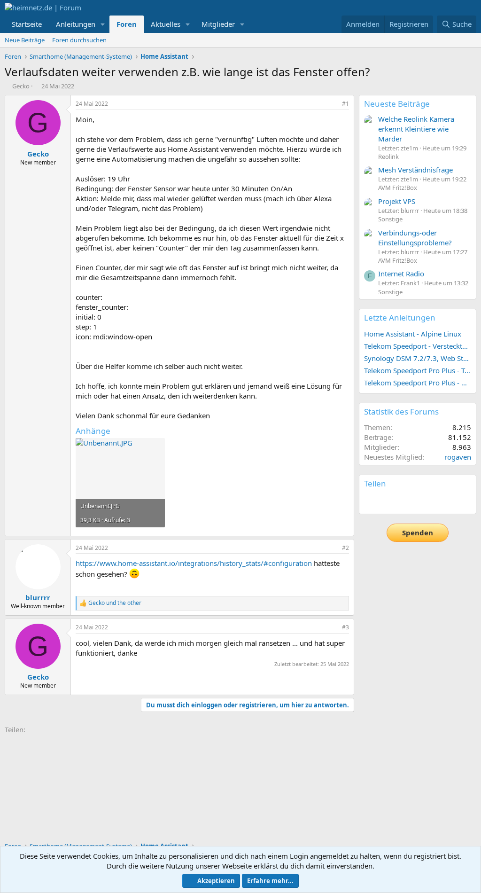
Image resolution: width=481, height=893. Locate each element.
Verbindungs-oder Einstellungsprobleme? (415, 237)
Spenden (417, 532)
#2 (345, 548)
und (114, 603)
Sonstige (390, 219)
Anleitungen (75, 24)
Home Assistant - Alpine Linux (412, 333)
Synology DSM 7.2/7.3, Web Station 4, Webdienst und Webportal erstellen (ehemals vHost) (417, 358)
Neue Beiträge (25, 40)
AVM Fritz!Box (397, 187)
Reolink (388, 156)
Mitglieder (218, 24)
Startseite (27, 24)
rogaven (457, 457)
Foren (126, 24)
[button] (102, 24)
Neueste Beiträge (397, 103)
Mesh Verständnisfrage (415, 169)
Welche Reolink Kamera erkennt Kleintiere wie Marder (416, 128)
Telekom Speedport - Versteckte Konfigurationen (417, 346)
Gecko (21, 86)
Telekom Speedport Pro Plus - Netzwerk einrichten (417, 382)
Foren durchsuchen (79, 40)
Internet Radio (401, 273)
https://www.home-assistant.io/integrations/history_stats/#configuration (194, 563)
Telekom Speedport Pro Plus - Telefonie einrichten (417, 370)
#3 (345, 627)
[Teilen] (332, 104)
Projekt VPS (396, 201)
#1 (345, 104)
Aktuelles (165, 24)
